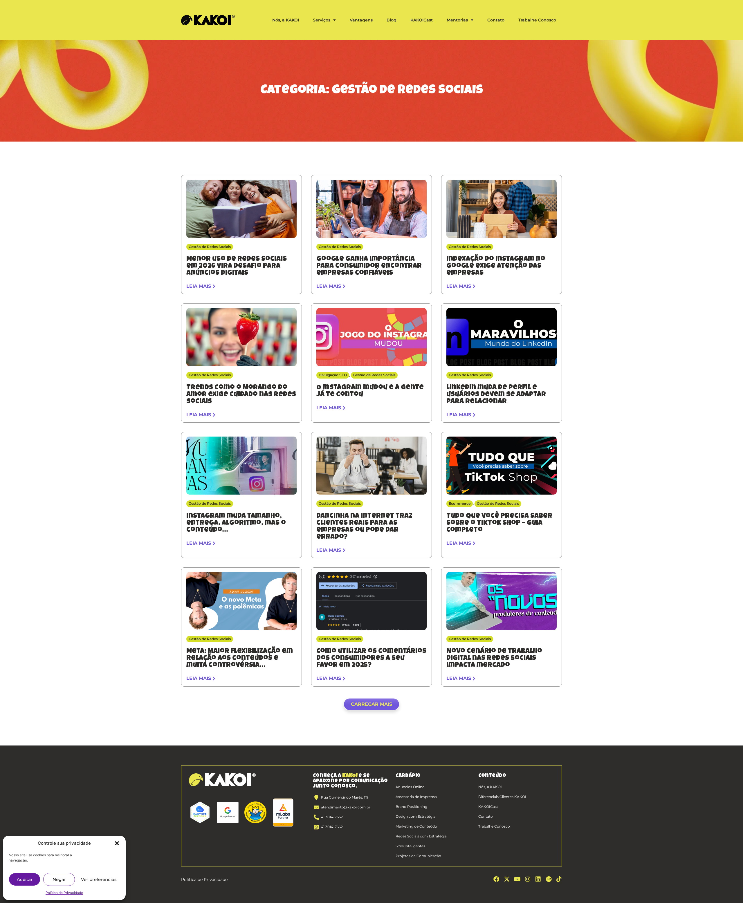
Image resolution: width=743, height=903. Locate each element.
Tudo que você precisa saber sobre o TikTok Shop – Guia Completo (499, 523)
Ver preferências (99, 879)
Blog (391, 20)
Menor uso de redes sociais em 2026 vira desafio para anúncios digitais (236, 266)
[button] (117, 843)
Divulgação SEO (333, 375)
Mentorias (457, 20)
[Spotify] (548, 879)
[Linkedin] (538, 879)
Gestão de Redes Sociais (210, 247)
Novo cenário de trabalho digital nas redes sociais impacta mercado (494, 658)
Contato (495, 20)
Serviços (321, 20)
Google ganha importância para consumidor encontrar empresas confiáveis (369, 266)
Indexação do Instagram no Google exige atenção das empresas (495, 266)
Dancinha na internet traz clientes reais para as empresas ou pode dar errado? (364, 527)
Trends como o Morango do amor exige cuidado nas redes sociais (241, 394)
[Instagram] (528, 879)
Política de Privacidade (64, 893)
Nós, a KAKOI (285, 20)
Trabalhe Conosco (537, 20)
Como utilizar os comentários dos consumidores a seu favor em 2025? (371, 658)
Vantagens (361, 20)
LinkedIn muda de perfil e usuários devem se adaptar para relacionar (496, 394)
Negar (59, 879)
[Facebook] (496, 879)
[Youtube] (517, 879)
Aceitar (25, 879)
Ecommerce (459, 503)
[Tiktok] (559, 879)
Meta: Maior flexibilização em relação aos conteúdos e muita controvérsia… (239, 658)
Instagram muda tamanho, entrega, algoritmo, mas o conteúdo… (236, 523)
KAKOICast (421, 20)
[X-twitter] (507, 879)
